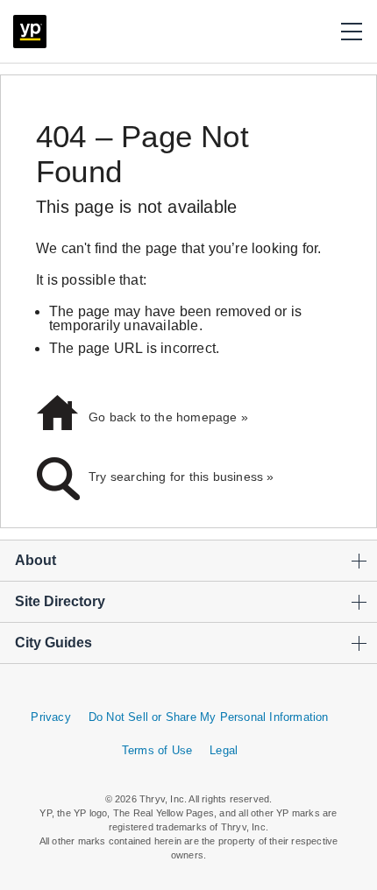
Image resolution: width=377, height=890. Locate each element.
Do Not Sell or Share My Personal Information (209, 717)
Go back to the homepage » (168, 417)
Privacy (50, 717)
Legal (224, 750)
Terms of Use (157, 750)
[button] (351, 31)
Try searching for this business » (181, 477)
